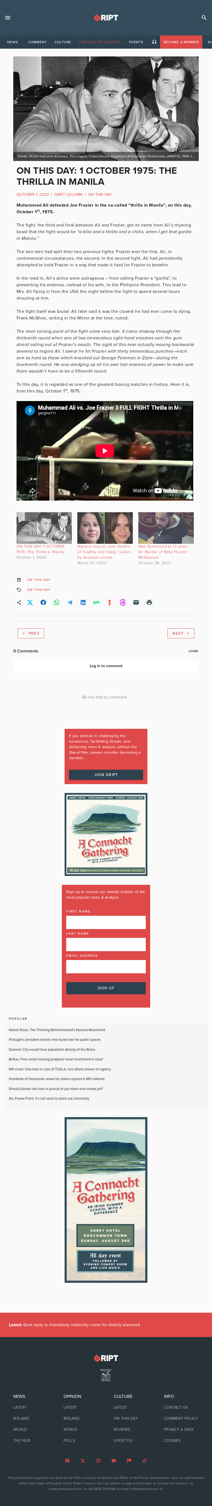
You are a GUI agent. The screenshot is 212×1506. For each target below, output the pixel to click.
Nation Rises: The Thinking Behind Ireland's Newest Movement (57, 1030)
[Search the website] (204, 17)
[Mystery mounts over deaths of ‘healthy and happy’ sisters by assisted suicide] (105, 528)
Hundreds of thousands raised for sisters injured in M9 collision (57, 1079)
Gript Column (68, 194)
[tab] (12, 42)
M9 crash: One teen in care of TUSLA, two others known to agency (60, 1069)
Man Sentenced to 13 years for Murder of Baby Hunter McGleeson (163, 552)
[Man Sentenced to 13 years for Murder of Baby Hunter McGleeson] (166, 528)
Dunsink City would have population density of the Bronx (52, 1049)
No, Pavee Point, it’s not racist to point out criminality (49, 1098)
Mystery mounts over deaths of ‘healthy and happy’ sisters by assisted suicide (104, 552)
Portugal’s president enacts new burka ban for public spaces (55, 1039)
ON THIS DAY (100, 194)
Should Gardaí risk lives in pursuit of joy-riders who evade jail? (56, 1089)
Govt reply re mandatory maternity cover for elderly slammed (74, 1325)
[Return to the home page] (106, 1358)
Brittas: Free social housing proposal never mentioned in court (56, 1059)
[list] (30, 1418)
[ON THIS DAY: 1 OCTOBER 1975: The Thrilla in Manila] (44, 528)
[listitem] (30, 1407)
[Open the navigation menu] (7, 17)
